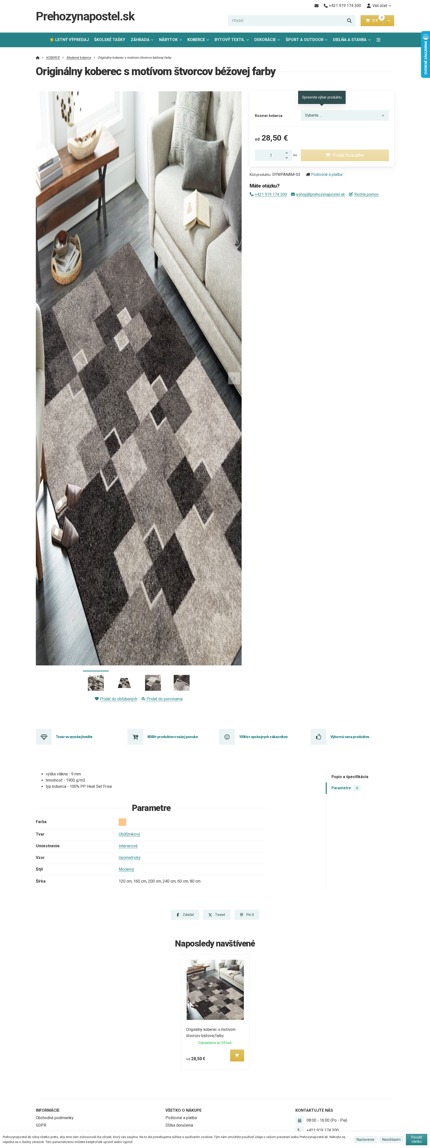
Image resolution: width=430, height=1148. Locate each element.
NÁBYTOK (168, 39)
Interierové (128, 846)
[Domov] (38, 57)
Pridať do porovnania (165, 699)
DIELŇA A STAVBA (350, 39)
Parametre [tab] (344, 788)
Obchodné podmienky (55, 1117)
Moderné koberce (78, 57)
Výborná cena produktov (349, 737)
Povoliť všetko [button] (416, 1139)
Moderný (126, 869)
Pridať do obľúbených (118, 699)
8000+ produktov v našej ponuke (172, 737)
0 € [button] (377, 20)
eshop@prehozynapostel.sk (320, 194)
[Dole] (288, 158)
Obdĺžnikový (129, 834)
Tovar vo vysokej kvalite (74, 737)
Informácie (47, 1110)
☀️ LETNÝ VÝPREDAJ (69, 39)
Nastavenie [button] (365, 1140)
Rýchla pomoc (366, 194)
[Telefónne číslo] (299, 1130)
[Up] (288, 152)
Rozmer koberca (268, 116)
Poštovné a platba (326, 174)
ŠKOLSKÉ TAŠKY (109, 39)
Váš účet (379, 5)
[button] (388, 20)
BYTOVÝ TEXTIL (230, 39)
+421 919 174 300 (271, 194)
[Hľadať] (349, 20)
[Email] (316, 5)
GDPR (41, 1125)
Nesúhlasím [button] (391, 1140)
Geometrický (130, 857)
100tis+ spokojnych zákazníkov (263, 737)
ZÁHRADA (140, 39)
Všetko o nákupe (183, 1110)
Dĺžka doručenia (179, 1125)
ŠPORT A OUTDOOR (304, 39)
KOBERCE (196, 39)
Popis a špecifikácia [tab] (349, 776)
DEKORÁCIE (265, 39)
